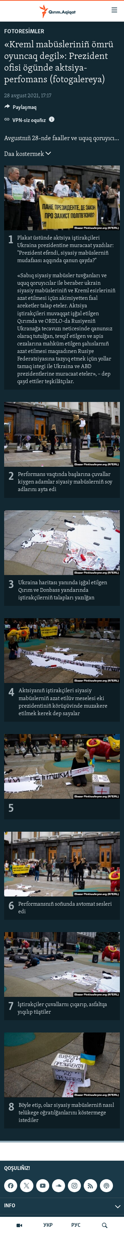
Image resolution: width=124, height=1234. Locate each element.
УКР (48, 1225)
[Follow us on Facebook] (10, 1185)
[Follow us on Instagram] (74, 1185)
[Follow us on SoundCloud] (58, 1185)
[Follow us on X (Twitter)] (26, 1185)
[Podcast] (106, 1185)
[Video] (19, 1225)
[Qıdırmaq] (104, 1225)
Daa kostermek (24, 154)
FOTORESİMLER (24, 32)
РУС (76, 1225)
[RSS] (90, 1185)
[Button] (20, 108)
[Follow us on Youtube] (42, 1185)
